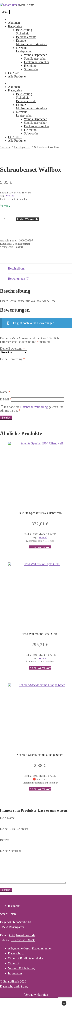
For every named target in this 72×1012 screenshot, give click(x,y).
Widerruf (13, 963)
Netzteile (21, 47)
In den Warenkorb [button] (40, 547)
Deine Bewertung (12, 348)
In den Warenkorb (27, 219)
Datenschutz (16, 953)
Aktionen (14, 22)
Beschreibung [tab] (16, 268)
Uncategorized (22, 147)
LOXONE (15, 73)
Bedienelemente (26, 37)
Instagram (14, 905)
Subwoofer (31, 69)
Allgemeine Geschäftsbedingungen (30, 948)
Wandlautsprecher (35, 55)
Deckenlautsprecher (36, 62)
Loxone (18, 246)
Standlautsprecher (35, 58)
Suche (40, 1005)
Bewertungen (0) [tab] (18, 278)
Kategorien (15, 26)
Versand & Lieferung (21, 968)
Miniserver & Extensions (31, 44)
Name (5, 392)
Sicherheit (22, 33)
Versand (10, 195)
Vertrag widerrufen (36, 994)
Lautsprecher (24, 51)
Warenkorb (57, 1002)
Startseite (5, 147)
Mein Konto (26, 5)
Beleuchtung (24, 29)
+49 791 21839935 (23, 940)
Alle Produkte (17, 76)
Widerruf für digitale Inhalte (25, 958)
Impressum (15, 973)
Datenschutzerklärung (34, 407)
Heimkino (30, 65)
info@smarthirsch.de (22, 935)
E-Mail (5, 399)
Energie (21, 40)
